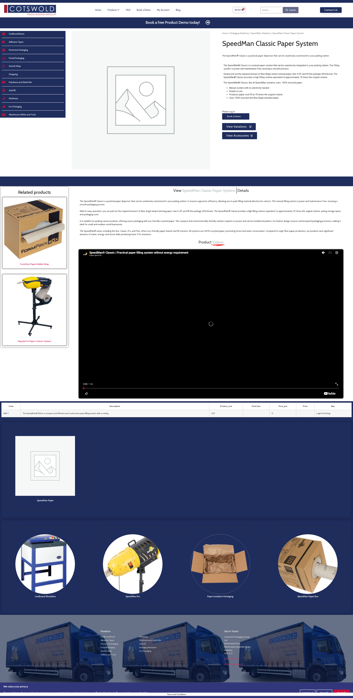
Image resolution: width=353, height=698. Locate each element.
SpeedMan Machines (261, 33)
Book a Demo (144, 10)
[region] (176, 690)
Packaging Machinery (239, 33)
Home (98, 10)
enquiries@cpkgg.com (234, 664)
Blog (178, 10)
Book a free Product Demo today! (173, 22)
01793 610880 (231, 659)
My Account (163, 10)
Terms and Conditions (176, 694)
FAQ (128, 10)
